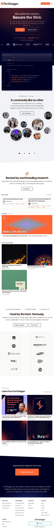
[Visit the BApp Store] (36, 96)
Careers (43, 505)
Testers (29, 505)
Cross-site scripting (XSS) (20, 503)
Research (4, 526)
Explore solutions (19, 325)
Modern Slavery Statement (46, 515)
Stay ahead (26, 189)
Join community (26, 113)
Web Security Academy (7, 521)
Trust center (34, 325)
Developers (30, 508)
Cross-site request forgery (20, 508)
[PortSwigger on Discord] (19, 153)
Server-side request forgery (20, 515)
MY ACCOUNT (45, 3)
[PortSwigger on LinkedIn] (30, 153)
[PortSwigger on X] (35, 153)
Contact (43, 508)
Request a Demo (32, 29)
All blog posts (47, 391)
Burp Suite (20, 29)
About (42, 503)
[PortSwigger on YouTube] (24, 153)
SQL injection (18, 505)
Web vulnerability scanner (7, 503)
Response (9, 60)
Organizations (31, 503)
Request (4, 60)
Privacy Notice (44, 512)
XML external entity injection (20, 510)
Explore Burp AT (27, 472)
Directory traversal (19, 512)
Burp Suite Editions (6, 505)
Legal (42, 510)
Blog (3, 524)
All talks (48, 194)
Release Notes (5, 508)
